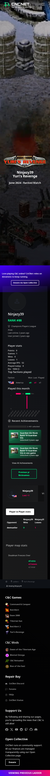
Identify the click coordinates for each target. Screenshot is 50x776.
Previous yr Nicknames (23, 474)
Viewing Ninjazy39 (14, 586)
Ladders (14, 581)
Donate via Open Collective (25, 283)
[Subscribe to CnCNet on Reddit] (22, 729)
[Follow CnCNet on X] (12, 729)
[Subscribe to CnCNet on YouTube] (17, 729)
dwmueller (12, 527)
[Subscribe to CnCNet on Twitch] (27, 729)
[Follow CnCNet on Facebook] (7, 729)
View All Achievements (22, 463)
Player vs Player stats (20, 511)
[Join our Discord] (36, 729)
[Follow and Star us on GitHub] (32, 729)
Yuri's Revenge (28, 581)
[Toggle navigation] (43, 4)
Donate (12, 762)
